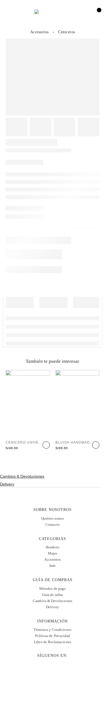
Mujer (52, 553)
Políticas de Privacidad (52, 636)
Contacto (52, 524)
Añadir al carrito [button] (46, 445)
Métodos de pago (52, 588)
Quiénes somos (52, 518)
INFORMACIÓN (52, 621)
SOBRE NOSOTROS (52, 510)
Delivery (7, 484)
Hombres (52, 547)
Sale (52, 565)
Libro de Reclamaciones (52, 642)
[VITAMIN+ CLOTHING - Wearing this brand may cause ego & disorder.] (52, 13)
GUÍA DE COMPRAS (53, 580)
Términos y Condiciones (52, 630)
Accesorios (52, 559)
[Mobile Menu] (11, 13)
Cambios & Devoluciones (22, 476)
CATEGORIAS (52, 539)
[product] (28, 403)
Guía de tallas (52, 595)
